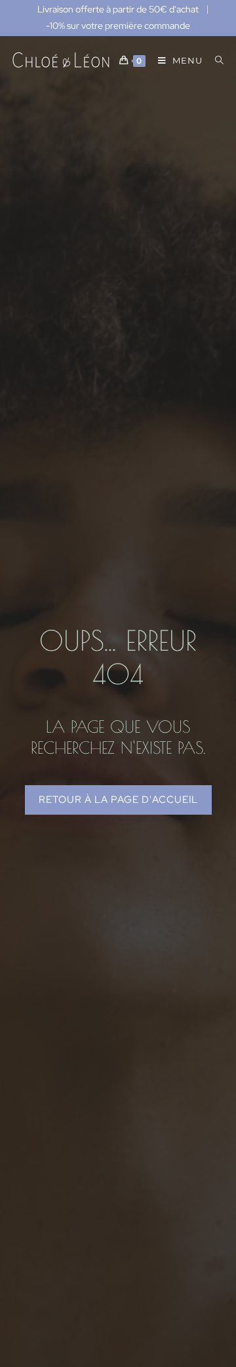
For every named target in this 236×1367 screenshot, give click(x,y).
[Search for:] (214, 60)
